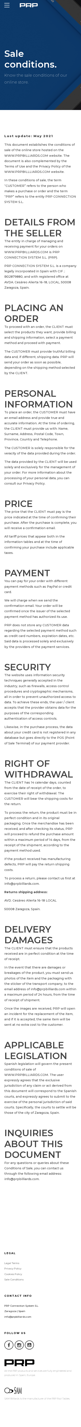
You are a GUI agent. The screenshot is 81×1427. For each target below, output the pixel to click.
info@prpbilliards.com (17, 1316)
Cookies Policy (13, 1274)
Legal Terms (11, 1263)
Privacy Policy (12, 1268)
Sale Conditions (14, 1279)
